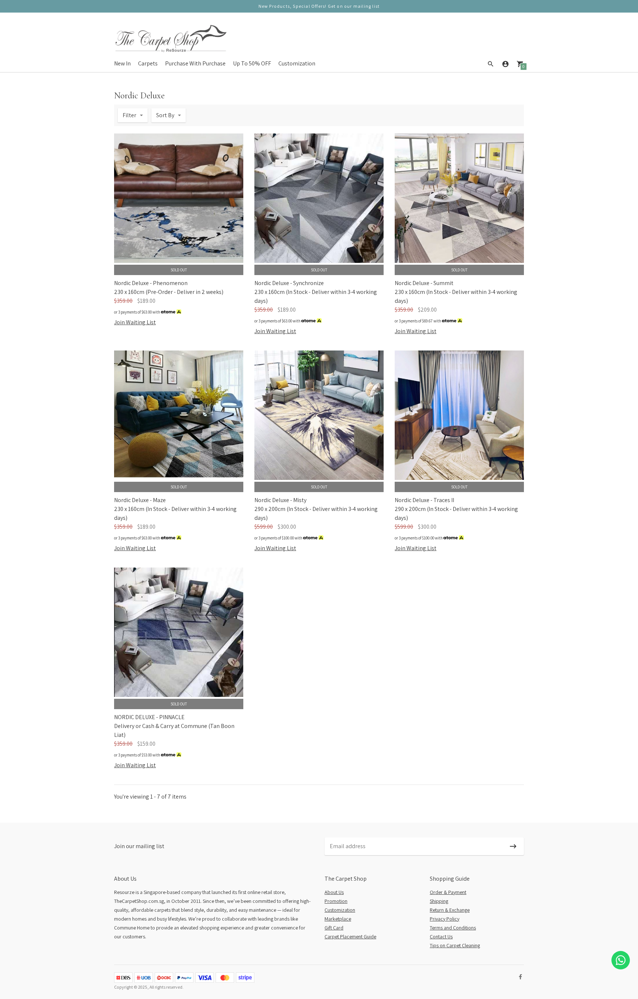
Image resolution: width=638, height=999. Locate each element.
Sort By (165, 115)
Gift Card (334, 927)
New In (122, 63)
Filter (129, 115)
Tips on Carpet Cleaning (455, 945)
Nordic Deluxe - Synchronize (289, 283)
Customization (296, 63)
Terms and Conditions (453, 927)
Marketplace (338, 918)
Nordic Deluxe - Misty (280, 500)
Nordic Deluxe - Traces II (424, 500)
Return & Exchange (450, 910)
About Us (334, 892)
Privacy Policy (444, 918)
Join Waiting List (135, 322)
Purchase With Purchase (195, 63)
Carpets (148, 63)
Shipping (439, 901)
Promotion (336, 901)
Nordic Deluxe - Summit (424, 283)
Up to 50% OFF (252, 63)
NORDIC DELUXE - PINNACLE (149, 717)
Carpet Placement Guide (350, 936)
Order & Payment (448, 892)
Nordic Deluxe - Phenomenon (151, 283)
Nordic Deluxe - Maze (140, 500)
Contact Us (441, 936)
